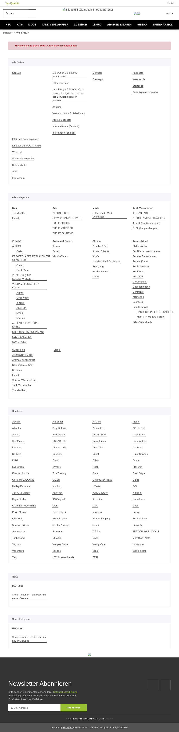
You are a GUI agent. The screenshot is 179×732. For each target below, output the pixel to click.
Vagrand (17, 544)
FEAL (95, 557)
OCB (55, 505)
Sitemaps (97, 79)
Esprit (136, 460)
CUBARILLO (59, 441)
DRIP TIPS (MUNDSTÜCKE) (28, 331)
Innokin (20, 302)
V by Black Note (141, 537)
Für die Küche (140, 261)
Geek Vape (22, 270)
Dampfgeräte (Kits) (22, 364)
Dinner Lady (59, 447)
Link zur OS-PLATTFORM (26, 145)
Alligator (16, 428)
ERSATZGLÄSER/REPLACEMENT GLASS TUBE (31, 258)
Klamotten (138, 296)
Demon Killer (140, 441)
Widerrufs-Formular (23, 158)
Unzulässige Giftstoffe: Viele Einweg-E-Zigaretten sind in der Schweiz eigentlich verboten (67, 95)
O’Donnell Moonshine (24, 505)
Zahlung (57, 106)
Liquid (15, 218)
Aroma (56, 246)
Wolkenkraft (139, 550)
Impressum (18, 177)
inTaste (96, 486)
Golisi (19, 251)
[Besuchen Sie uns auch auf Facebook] (153, 685)
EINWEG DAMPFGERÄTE (66, 218)
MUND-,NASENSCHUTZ (150, 317)
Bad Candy (58, 434)
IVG (135, 486)
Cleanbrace (139, 434)
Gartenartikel (140, 281)
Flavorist (137, 466)
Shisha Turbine (20, 525)
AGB (14, 171)
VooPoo (20, 318)
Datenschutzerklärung (65, 691)
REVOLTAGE (59, 518)
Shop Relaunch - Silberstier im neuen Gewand (29, 596)
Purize (136, 512)
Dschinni (57, 454)
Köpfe (95, 256)
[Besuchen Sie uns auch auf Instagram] (165, 685)
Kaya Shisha (19, 499)
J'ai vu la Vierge (21, 492)
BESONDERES (60, 213)
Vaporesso (18, 550)
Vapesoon (138, 544)
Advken (16, 421)
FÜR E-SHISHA (61, 223)
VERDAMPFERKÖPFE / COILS (25, 285)
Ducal (95, 454)
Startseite (138, 85)
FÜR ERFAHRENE (62, 233)
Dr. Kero (16, 454)
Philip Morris (19, 512)
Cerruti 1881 (99, 434)
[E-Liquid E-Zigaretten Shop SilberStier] (88, 10)
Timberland (18, 537)
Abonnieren (74, 707)
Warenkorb (139, 79)
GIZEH (56, 479)
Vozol (95, 550)
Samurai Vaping (101, 518)
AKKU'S (16, 246)
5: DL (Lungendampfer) (146, 228)
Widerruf (17, 152)
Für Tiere (138, 276)
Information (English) (64, 132)
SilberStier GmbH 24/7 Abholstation (64, 74)
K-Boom (137, 492)
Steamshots (18, 531)
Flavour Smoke (20, 473)
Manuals (97, 72)
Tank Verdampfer (21, 385)
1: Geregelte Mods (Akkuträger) (102, 215)
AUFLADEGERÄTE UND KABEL (25, 325)
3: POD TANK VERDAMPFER (149, 218)
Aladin (136, 421)
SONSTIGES (19, 341)
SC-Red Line (140, 518)
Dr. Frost (137, 447)
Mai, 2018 (17, 585)
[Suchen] (32, 13)
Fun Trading (59, 473)
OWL (95, 505)
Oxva (135, 505)
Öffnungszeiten (60, 83)
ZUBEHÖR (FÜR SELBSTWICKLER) (22, 277)
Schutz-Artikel (140, 307)
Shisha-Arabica (60, 525)
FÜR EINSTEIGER (62, 228)
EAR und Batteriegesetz (25, 139)
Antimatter (98, 428)
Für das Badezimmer (144, 256)
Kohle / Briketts (100, 251)
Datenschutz (19, 165)
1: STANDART (140, 213)
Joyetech (21, 307)
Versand (109, 719)
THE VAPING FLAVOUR (146, 531)
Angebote (138, 72)
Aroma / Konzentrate (23, 359)
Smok (19, 312)
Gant (95, 473)
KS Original (58, 499)
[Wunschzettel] (154, 13)
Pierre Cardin (59, 512)
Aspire (19, 265)
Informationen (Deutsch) (65, 126)
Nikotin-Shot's (60, 256)
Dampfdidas (99, 441)
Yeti (14, 557)
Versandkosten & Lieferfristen (68, 113)
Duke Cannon (140, 454)
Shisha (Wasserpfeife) (24, 380)
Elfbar (95, 460)
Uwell (95, 537)
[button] (147, 13)
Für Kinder (138, 271)
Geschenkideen (141, 286)
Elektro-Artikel (140, 246)
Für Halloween (141, 266)
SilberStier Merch (142, 322)
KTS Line (97, 499)
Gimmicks (138, 291)
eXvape (56, 466)
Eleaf (55, 460)
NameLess (139, 499)
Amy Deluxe (59, 428)
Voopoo (56, 550)
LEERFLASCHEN (21, 336)
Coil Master (18, 441)
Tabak (95, 276)
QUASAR (17, 518)
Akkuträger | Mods (22, 354)
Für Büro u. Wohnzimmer (147, 251)
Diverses (17, 370)
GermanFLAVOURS (23, 479)
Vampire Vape (60, 544)
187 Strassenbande (63, 557)
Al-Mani (96, 421)
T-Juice (96, 531)
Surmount (57, 531)
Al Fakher (57, 421)
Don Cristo (98, 447)
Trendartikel (18, 213)
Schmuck (138, 301)
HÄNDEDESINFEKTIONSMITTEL (155, 312)
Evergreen (18, 466)
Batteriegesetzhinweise (145, 92)
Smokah (137, 525)
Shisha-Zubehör (101, 271)
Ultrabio (56, 537)
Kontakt (171, 3)
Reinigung (98, 266)
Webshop (17, 628)
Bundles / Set (99, 246)
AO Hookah (139, 428)
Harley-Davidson (21, 486)
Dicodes (16, 447)
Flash (95, 466)
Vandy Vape (99, 544)
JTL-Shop (68, 727)
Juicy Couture (100, 492)
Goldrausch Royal (102, 479)
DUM (15, 460)
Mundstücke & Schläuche (106, 261)
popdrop (97, 512)
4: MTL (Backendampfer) (146, 223)
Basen (55, 251)
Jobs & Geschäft (61, 119)
